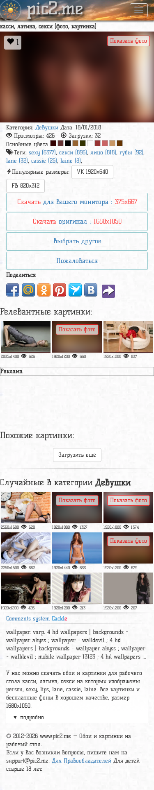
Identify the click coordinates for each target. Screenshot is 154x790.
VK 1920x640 (92, 171)
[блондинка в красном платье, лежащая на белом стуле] (128, 336)
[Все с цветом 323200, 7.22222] (83, 143)
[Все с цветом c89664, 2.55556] (112, 143)
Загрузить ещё (77, 454)
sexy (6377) (42, 152)
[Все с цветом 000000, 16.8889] (68, 143)
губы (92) (131, 152)
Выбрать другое (77, 241)
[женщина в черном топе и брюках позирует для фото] (128, 588)
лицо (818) (103, 152)
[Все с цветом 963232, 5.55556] (97, 143)
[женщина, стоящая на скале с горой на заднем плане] (128, 507)
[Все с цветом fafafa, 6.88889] (90, 143)
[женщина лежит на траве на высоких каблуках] (128, 548)
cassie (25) (44, 160)
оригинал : (77, 221)
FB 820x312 (25, 185)
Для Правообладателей (81, 760)
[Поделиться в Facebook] (12, 290)
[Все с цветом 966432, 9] (75, 143)
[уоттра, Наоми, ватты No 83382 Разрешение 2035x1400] (26, 336)
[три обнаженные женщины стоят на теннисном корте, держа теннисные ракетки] (77, 507)
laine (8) (70, 160)
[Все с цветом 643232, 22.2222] (60, 143)
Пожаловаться (77, 261)
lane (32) (17, 160)
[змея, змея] (77, 336)
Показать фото (128, 40)
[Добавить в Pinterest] (59, 290)
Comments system (36, 618)
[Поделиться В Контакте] (90, 290)
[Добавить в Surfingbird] (75, 290)
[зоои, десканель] (77, 588)
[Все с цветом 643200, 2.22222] (120, 143)
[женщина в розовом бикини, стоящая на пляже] (77, 548)
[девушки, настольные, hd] (26, 588)
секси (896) (73, 152)
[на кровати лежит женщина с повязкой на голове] (26, 548)
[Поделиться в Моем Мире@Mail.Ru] (28, 290)
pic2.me (55, 9)
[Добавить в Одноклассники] (44, 290)
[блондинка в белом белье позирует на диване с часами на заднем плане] (26, 507)
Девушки (46, 127)
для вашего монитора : (77, 202)
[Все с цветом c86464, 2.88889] (105, 143)
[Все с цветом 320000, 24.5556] (53, 143)
